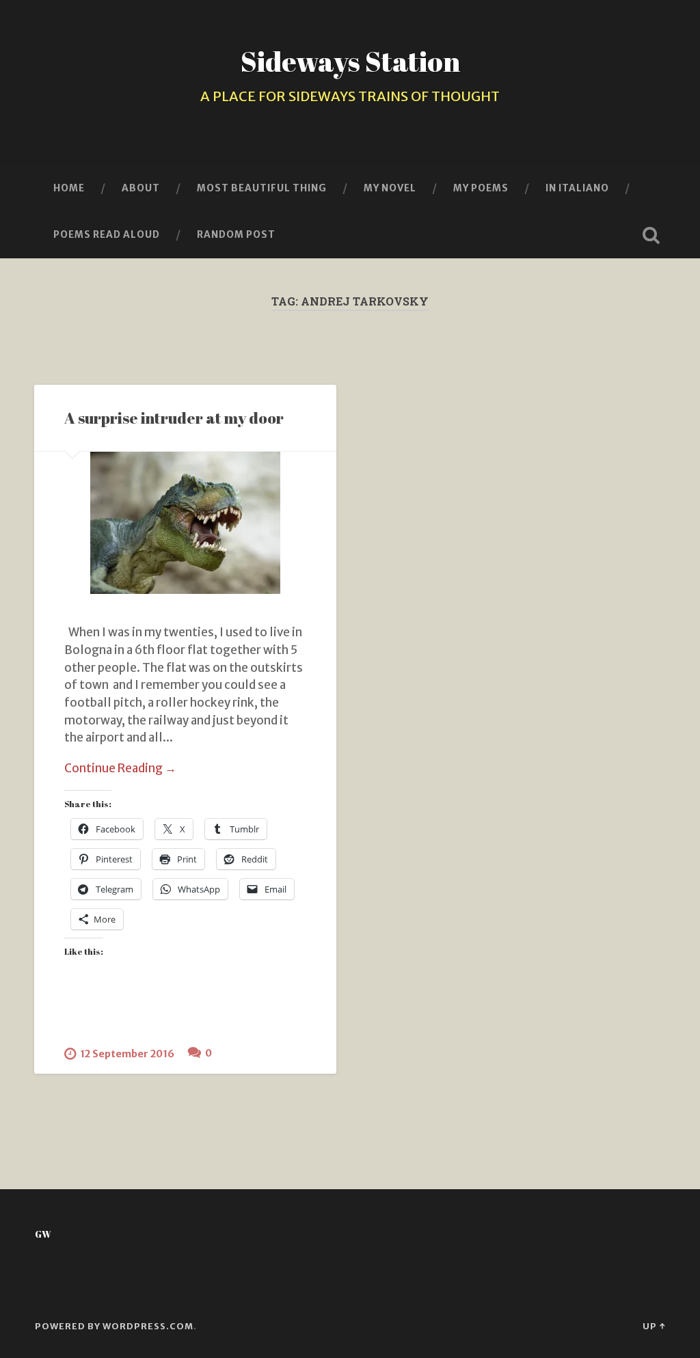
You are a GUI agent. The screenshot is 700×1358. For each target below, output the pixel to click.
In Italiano (577, 188)
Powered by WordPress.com (114, 1325)
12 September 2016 (127, 1054)
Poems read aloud (106, 234)
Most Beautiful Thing (262, 188)
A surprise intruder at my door (174, 418)
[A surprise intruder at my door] (185, 523)
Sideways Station (350, 61)
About (141, 188)
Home (69, 188)
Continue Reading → (120, 768)
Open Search (651, 235)
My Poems (481, 188)
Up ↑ (654, 1325)
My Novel (390, 188)
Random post (236, 234)
